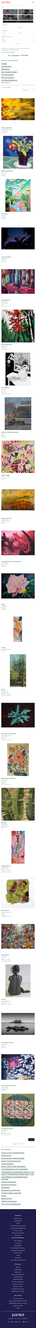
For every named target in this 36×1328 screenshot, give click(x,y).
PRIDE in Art (6, 1155)
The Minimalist (7, 74)
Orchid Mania (5, 387)
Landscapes (6, 66)
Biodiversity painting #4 (8, 778)
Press (18, 1223)
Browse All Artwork (18, 1289)
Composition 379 (6, 518)
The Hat (3, 999)
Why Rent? (18, 1245)
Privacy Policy (18, 1230)
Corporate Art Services (18, 1250)
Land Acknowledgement (18, 1228)
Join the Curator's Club (18, 1260)
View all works (5, 82)
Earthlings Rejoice (8, 1184)
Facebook (19, 1321)
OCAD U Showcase (9, 1201)
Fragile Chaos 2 (5, 866)
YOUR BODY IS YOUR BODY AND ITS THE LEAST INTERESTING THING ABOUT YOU (17, 1173)
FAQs (18, 1255)
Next (31, 1139)
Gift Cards (18, 1257)
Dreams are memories (10, 1190)
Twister (3, 647)
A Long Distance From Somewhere (11, 561)
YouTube (26, 1321)
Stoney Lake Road (6, 127)
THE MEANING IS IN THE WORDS (14, 1169)
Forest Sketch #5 (6, 344)
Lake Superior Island (7, 1042)
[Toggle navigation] (32, 2)
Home (3, 1195)
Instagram (11, 1321)
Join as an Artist (18, 1298)
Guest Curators (18, 1284)
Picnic (3, 689)
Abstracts (5, 69)
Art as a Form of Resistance (12, 1152)
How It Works (18, 1241)
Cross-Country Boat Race (8, 1085)
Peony (3, 604)
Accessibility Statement (18, 1226)
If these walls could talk (11, 1193)
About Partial (18, 1218)
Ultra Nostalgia (7, 1163)
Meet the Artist (18, 1306)
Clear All (18, 43)
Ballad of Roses (5, 475)
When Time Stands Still (11, 1161)
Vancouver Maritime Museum (9, 432)
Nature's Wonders (8, 1182)
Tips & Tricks (18, 1253)
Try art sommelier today (7, 52)
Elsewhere (5, 1187)
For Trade (18, 1243)
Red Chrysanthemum (7, 171)
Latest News (18, 1221)
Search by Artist (18, 1286)
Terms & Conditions (18, 1233)
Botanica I (4, 822)
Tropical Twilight (6, 257)
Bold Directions (7, 77)
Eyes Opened (5, 955)
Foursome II (4, 214)
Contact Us (18, 1235)
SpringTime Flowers (7, 1128)
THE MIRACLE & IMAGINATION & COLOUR (14, 1178)
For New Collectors (9, 80)
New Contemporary (9, 72)
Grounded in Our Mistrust (8, 733)
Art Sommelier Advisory (18, 1248)
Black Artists (6, 1198)
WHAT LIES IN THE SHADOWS (13, 1166)
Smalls (4, 63)
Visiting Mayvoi (5, 300)
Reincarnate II (5, 910)
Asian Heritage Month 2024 (12, 1158)
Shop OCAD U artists (18, 1291)
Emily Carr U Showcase (11, 1204)
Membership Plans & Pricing (18, 1303)
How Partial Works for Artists (18, 1301)
